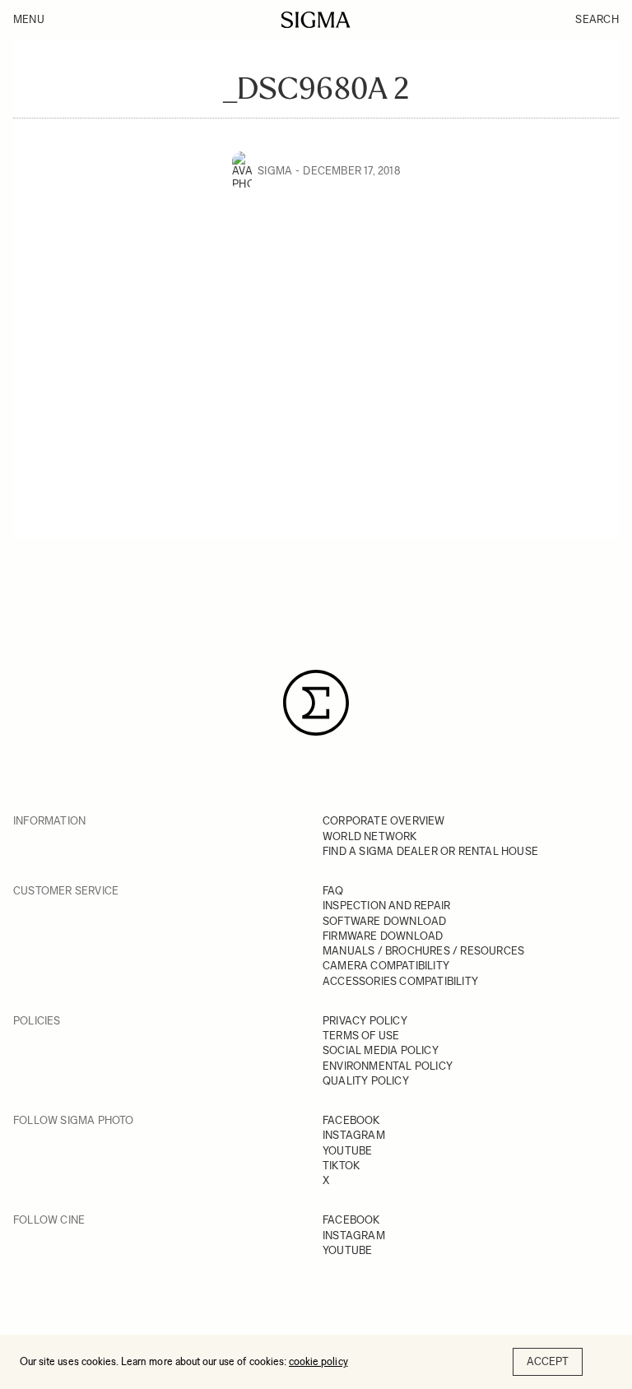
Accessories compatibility (400, 981)
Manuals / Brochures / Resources (423, 951)
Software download (384, 921)
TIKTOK (341, 1165)
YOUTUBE (347, 1151)
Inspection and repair (386, 905)
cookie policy (318, 1361)
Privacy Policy (365, 1021)
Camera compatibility (386, 965)
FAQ (333, 891)
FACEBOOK (351, 1120)
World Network (370, 836)
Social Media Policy (381, 1050)
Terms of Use (361, 1035)
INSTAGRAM (354, 1135)
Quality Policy (366, 1081)
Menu (28, 19)
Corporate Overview (384, 821)
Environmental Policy (388, 1066)
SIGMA (275, 171)
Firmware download (383, 936)
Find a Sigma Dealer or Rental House (430, 851)
